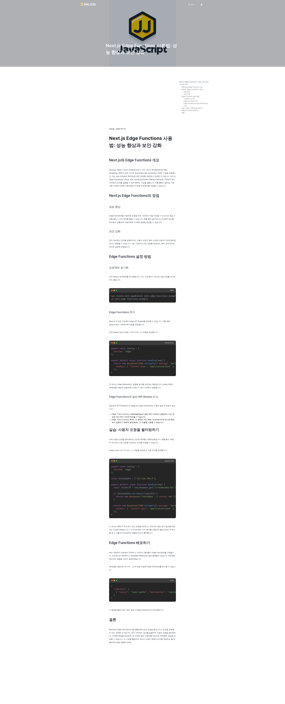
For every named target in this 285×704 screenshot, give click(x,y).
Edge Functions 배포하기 (190, 110)
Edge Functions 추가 (191, 101)
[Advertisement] (142, 104)
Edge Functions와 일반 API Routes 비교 (196, 104)
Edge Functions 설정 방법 (190, 96)
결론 (182, 113)
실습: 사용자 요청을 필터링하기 (192, 108)
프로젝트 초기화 (189, 99)
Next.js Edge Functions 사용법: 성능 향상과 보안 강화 (194, 83)
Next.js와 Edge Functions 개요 (192, 87)
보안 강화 (187, 94)
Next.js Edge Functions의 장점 (192, 89)
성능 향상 (187, 92)
